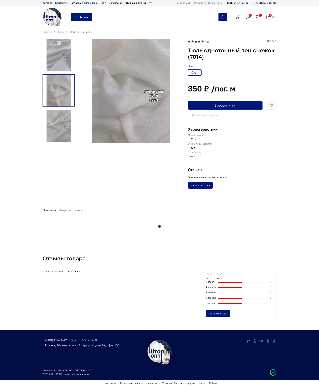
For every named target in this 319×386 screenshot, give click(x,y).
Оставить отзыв (218, 313)
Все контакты (108, 383)
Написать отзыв (200, 185)
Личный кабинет (136, 2)
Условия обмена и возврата (178, 383)
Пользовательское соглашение (139, 383)
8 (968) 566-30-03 (265, 2)
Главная (47, 32)
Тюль (61, 32)
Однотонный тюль (81, 32)
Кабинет (214, 383)
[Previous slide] (59, 43)
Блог (103, 2)
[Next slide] (176, 91)
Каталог (47, 2)
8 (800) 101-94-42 (238, 2)
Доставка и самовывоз (83, 2)
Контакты (61, 2)
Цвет (191, 66)
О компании (116, 2)
